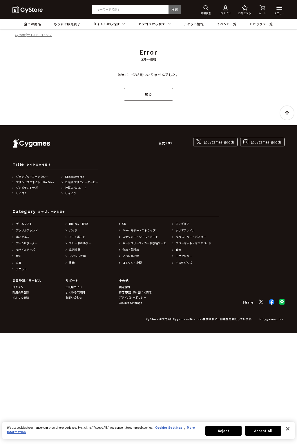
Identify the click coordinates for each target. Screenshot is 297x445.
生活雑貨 (74, 250)
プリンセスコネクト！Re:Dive (35, 182)
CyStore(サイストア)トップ (33, 35)
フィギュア (182, 224)
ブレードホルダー (80, 243)
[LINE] (282, 302)
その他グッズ (184, 263)
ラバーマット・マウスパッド (193, 243)
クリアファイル (185, 230)
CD (124, 224)
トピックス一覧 (261, 23)
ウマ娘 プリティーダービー (81, 182)
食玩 (18, 256)
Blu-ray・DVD (78, 224)
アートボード (77, 237)
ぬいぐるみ (23, 237)
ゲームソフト (24, 224)
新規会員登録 (20, 292)
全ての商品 (32, 23)
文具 (18, 263)
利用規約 (124, 287)
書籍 (72, 263)
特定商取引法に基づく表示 (135, 292)
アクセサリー (184, 256)
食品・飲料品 (130, 250)
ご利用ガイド (74, 287)
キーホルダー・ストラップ (138, 230)
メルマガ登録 (20, 297)
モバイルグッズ (25, 250)
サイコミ (21, 193)
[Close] (287, 428)
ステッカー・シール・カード (140, 237)
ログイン (17, 287)
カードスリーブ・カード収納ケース (144, 243)
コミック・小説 (132, 263)
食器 (178, 250)
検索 (174, 9)
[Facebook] (271, 302)
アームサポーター (27, 243)
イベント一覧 (226, 23)
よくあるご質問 (75, 292)
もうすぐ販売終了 (67, 23)
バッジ (73, 230)
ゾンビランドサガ (27, 188)
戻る (148, 93)
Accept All (263, 430)
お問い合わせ (74, 297)
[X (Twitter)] (261, 302)
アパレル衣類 (77, 256)
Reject (223, 430)
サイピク (70, 193)
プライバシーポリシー (132, 297)
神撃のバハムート (76, 188)
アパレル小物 (130, 256)
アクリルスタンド (27, 230)
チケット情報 (194, 23)
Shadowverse (74, 177)
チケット (21, 269)
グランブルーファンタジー (32, 177)
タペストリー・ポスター (191, 237)
